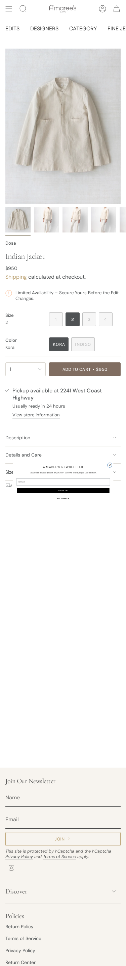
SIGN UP (63, 491)
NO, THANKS (63, 498)
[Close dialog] (109, 465)
